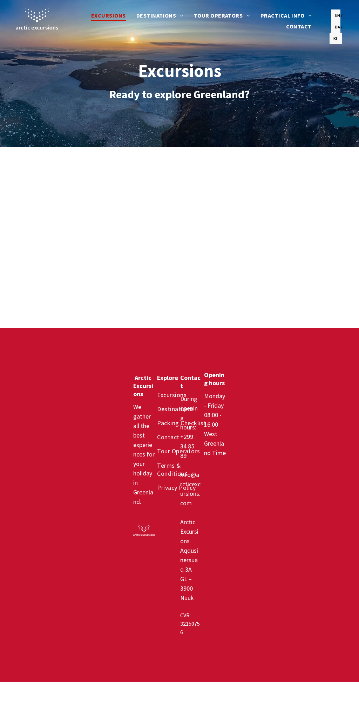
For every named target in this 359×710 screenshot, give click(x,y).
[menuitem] (108, 15)
